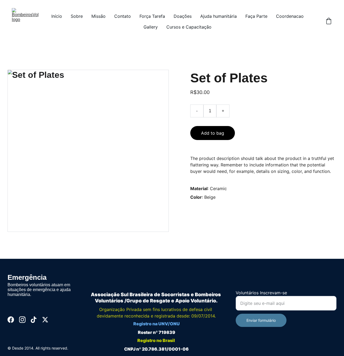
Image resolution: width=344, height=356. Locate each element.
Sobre (77, 16)
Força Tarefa (152, 16)
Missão (98, 16)
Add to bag (212, 133)
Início (56, 16)
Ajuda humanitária (218, 16)
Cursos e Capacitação (189, 27)
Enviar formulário (261, 320)
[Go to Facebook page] (11, 319)
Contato (122, 16)
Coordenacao (290, 16)
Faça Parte (256, 16)
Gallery (151, 27)
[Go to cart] (328, 22)
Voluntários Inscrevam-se (261, 292)
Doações (183, 16)
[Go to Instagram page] (22, 319)
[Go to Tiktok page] (33, 319)
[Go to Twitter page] (45, 319)
